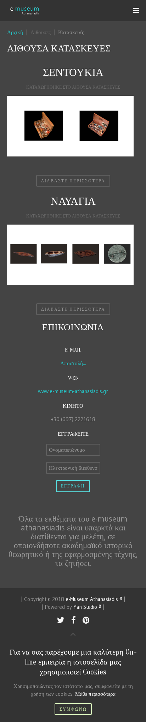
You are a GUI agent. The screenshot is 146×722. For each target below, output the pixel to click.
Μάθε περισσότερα (95, 693)
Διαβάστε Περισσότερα (73, 180)
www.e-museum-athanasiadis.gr (73, 391)
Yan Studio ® (87, 606)
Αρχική (15, 32)
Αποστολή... (73, 363)
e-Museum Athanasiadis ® (94, 599)
